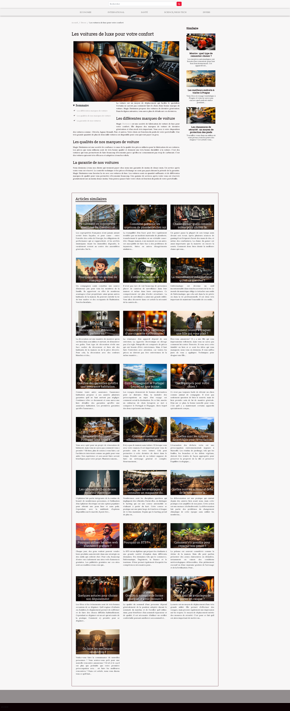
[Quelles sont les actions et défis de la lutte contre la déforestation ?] (192, 482)
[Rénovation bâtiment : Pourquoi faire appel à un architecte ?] (98, 429)
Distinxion (126, 124)
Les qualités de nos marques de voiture (94, 116)
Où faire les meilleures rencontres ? (98, 650)
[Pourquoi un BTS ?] (145, 535)
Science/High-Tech (175, 12)
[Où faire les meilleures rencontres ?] (98, 641)
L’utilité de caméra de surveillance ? (145, 278)
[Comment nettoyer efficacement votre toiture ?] (145, 429)
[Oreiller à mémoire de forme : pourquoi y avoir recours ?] (145, 588)
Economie (85, 12)
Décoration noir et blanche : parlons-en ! (97, 331)
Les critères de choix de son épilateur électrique (97, 491)
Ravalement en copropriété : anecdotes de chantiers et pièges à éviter (98, 227)
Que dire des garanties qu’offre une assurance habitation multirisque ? (97, 386)
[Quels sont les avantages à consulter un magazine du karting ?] (145, 482)
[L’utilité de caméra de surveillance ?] (145, 270)
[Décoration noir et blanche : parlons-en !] (98, 323)
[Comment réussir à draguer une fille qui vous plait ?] (192, 323)
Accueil (75, 22)
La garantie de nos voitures (89, 121)
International (116, 12)
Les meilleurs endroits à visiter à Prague (201, 91)
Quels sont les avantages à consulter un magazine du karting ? (145, 492)
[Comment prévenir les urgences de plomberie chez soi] (145, 217)
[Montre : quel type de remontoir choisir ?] (200, 42)
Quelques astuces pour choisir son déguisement (98, 597)
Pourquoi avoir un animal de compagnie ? (98, 278)
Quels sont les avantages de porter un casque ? (192, 597)
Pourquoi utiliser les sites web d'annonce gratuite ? (98, 544)
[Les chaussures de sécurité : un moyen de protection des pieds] (200, 115)
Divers (206, 12)
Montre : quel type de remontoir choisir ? (201, 54)
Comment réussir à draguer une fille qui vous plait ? (192, 331)
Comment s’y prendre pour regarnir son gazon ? (192, 544)
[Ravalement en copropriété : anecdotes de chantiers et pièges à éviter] (98, 217)
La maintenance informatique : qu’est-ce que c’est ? (192, 278)
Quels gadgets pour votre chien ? (192, 384)
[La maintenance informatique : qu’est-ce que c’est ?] (192, 270)
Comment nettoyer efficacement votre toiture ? (145, 437)
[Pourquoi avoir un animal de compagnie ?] (98, 270)
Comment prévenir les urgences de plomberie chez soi (145, 225)
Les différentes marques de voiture (92, 111)
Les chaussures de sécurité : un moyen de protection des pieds (201, 129)
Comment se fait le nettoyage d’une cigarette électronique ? (145, 331)
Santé (144, 12)
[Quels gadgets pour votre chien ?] (192, 376)
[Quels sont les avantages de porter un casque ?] (192, 588)
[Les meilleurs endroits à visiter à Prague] (200, 78)
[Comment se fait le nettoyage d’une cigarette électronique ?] (145, 323)
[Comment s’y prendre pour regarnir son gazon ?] (192, 535)
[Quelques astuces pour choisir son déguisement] (98, 588)
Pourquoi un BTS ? (136, 542)
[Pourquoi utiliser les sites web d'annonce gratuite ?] (98, 535)
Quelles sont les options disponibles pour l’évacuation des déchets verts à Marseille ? (192, 439)
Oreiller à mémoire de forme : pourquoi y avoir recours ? (145, 597)
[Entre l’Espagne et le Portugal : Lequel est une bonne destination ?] (145, 376)
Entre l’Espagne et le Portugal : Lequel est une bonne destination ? (145, 386)
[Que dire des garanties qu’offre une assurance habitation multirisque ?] (98, 376)
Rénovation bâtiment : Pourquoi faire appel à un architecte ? (98, 439)
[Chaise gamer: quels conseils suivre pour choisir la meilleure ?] (192, 217)
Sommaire (82, 105)
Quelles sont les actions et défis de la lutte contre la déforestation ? (192, 492)
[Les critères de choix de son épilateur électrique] (98, 482)
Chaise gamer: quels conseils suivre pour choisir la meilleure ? (192, 227)
